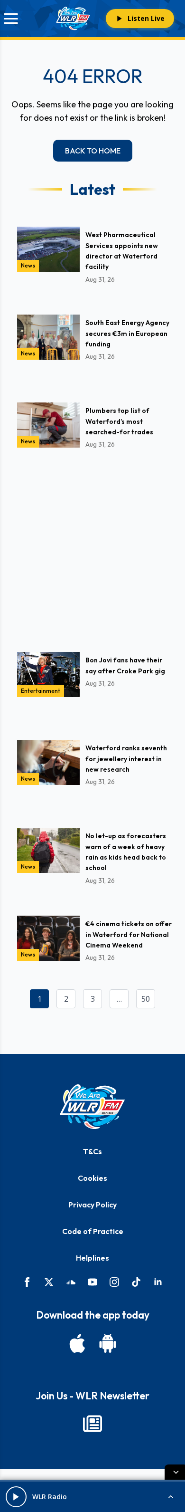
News (28, 265)
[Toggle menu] (11, 18)
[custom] (71, 1282)
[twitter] (49, 1282)
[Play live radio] (16, 1496)
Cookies (92, 1178)
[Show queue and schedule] (170, 1496)
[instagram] (114, 1282)
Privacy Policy (92, 1204)
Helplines (92, 1258)
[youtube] (92, 1282)
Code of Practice (92, 1231)
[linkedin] (158, 1282)
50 (145, 999)
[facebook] (27, 1282)
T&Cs (92, 1151)
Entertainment (40, 690)
